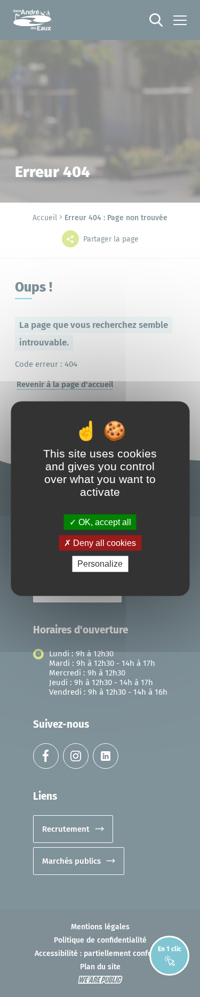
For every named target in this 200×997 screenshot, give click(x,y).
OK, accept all (103, 522)
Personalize (100, 563)
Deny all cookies (103, 543)
